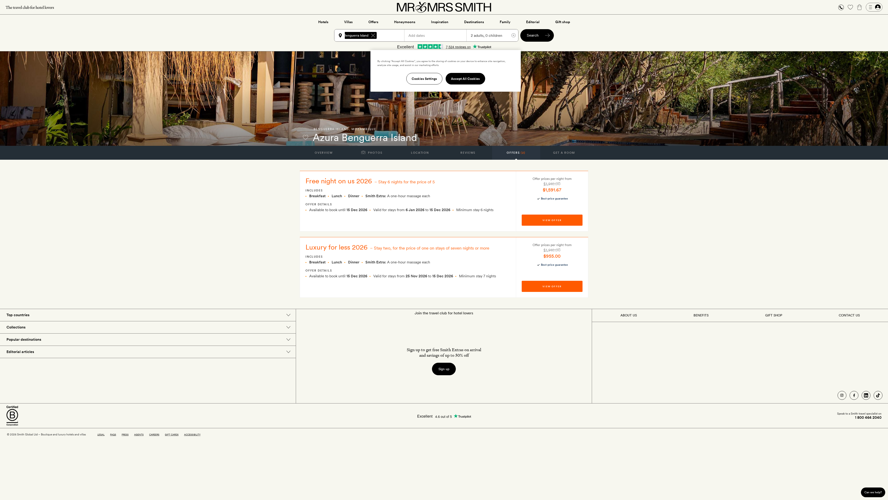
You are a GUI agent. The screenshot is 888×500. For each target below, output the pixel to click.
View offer (552, 220)
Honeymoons (404, 22)
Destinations (474, 22)
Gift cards (172, 434)
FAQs (113, 434)
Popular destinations (23, 339)
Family (505, 22)
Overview (324, 152)
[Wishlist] (850, 7)
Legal (101, 434)
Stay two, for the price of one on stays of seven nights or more (431, 248)
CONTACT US (849, 315)
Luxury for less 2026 (336, 247)
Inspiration (439, 22)
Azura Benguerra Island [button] (351, 35)
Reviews (467, 152)
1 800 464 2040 (868, 417)
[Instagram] (842, 395)
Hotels (323, 22)
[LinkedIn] (866, 395)
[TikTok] (878, 395)
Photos (375, 152)
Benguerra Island (331, 129)
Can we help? (873, 492)
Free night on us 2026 (338, 181)
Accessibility (192, 434)
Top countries (17, 315)
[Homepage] (444, 7)
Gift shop (562, 22)
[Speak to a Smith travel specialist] (841, 7)
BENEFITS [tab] (701, 315)
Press (125, 434)
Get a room (564, 152)
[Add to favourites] (305, 137)
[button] (841, 7)
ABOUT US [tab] (628, 315)
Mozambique (364, 129)
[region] (445, 71)
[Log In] (874, 7)
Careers (154, 434)
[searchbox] (393, 35)
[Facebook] (854, 395)
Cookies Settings (424, 79)
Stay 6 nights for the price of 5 (406, 181)
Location (420, 152)
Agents (139, 434)
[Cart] (859, 7)
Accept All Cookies (465, 79)
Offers (373, 22)
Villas (348, 22)
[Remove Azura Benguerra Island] (373, 35)
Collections (15, 327)
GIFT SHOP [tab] (773, 315)
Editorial (533, 22)
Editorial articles (20, 352)
